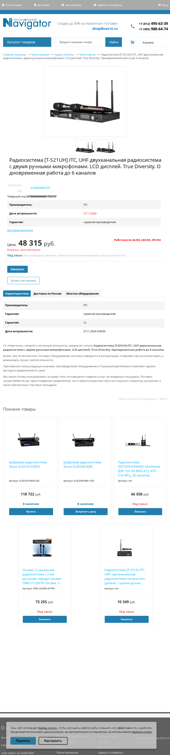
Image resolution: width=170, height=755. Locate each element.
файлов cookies (142, 732)
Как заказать (73, 5)
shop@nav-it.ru (105, 28)
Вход (165, 5)
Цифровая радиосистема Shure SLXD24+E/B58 (28, 464)
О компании (14, 5)
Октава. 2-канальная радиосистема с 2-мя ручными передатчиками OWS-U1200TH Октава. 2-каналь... (42, 576)
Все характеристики (20, 230)
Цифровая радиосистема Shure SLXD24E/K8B (82, 464)
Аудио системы (64, 54)
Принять (23, 741)
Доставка (44, 5)
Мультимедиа (40, 54)
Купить (31, 511)
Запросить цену (85, 511)
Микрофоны (87, 54)
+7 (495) (153, 29)
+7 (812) (153, 24)
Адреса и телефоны (109, 5)
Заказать (17, 269)
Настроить (53, 741)
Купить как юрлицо (23, 280)
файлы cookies (48, 728)
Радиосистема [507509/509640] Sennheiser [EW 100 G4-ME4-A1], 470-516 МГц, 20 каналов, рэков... (139, 469)
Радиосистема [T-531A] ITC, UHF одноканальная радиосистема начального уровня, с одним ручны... (124, 576)
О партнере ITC (40, 187)
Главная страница (14, 54)
